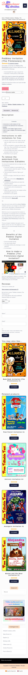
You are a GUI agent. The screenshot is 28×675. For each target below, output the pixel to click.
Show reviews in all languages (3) (10, 289)
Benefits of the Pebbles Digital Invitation (12, 128)
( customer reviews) (13, 63)
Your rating (4, 299)
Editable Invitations (9, 18)
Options (4, 92)
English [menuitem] (21, 671)
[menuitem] (10, 671)
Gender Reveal (7, 647)
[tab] (25, 5)
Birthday (17, 18)
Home (3, 18)
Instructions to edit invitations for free (11, 124)
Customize (5, 88)
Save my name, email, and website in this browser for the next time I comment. (12, 331)
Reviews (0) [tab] (15, 110)
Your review (5, 303)
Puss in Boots (6, 651)
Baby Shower (6, 634)
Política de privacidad (6, 660)
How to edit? (15, 198)
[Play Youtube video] (14, 267)
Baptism (5, 637)
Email (3, 321)
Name (4, 313)
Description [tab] (7, 110)
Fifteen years (6, 644)
